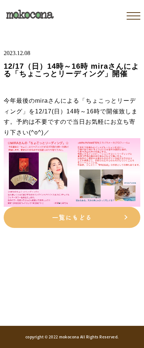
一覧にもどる (72, 217)
